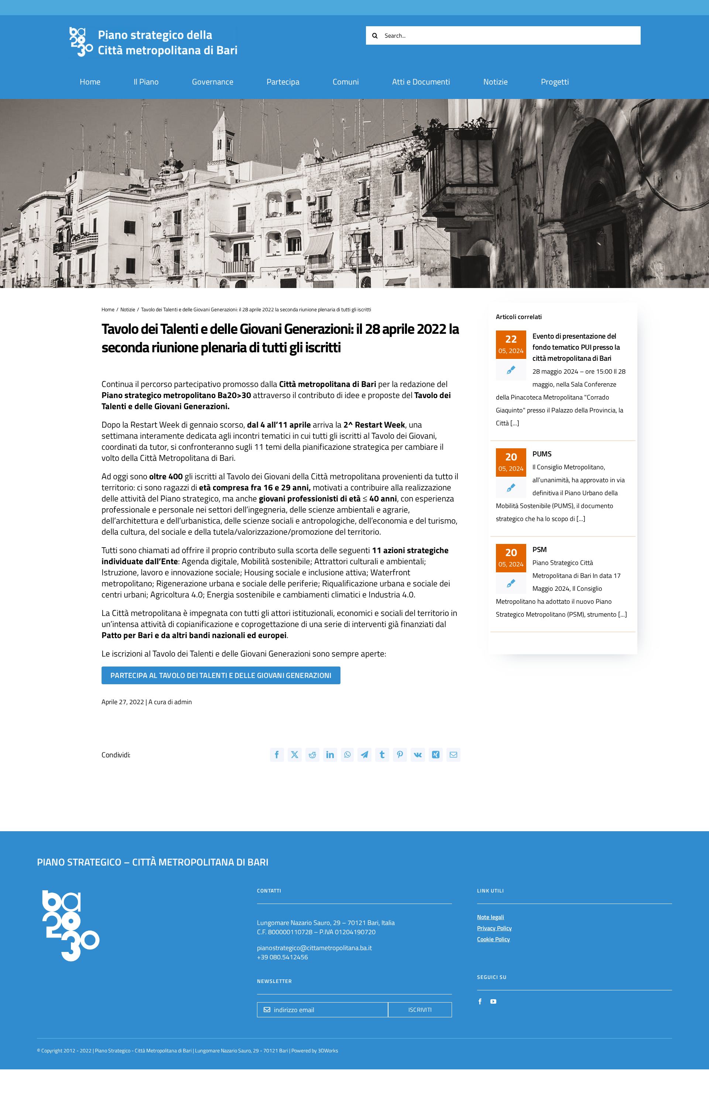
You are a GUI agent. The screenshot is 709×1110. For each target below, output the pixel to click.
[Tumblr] (382, 755)
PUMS (542, 453)
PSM (539, 549)
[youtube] (493, 1001)
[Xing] (436, 755)
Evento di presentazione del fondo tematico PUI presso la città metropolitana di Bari (576, 347)
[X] (295, 755)
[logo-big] (153, 30)
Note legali (490, 916)
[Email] (453, 755)
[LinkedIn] (330, 755)
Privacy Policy (494, 928)
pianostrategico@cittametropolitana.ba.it (314, 948)
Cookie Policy (493, 939)
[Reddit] (312, 755)
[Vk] (418, 755)
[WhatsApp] (347, 755)
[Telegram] (364, 755)
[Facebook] (277, 755)
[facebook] (480, 1001)
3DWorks (328, 1050)
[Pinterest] (400, 755)
